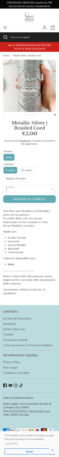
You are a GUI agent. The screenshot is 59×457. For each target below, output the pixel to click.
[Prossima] (54, 114)
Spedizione (25, 140)
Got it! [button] (29, 451)
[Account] (44, 26)
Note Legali (10, 367)
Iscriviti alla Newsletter (17, 318)
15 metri (26, 170)
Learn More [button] (11, 443)
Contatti (8, 334)
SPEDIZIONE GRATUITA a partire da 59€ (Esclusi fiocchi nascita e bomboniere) (29, 4)
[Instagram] (16, 385)
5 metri (10, 170)
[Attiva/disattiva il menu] (5, 27)
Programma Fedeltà (15, 340)
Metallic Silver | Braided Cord (27, 55)
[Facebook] (5, 385)
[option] (29, 86)
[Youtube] (10, 385)
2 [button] (29, 114)
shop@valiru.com (39, 411)
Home (6, 55)
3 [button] (33, 114)
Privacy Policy (11, 362)
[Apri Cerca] (5, 37)
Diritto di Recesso (14, 329)
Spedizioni (9, 323)
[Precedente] (4, 114)
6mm (9, 157)
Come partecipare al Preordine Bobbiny (28, 345)
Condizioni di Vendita (16, 372)
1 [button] (26, 114)
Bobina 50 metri (16, 178)
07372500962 (18, 411)
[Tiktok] (21, 385)
